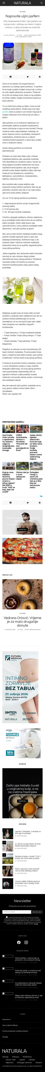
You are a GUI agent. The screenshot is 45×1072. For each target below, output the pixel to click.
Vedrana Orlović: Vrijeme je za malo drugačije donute (22, 621)
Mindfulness (27, 1057)
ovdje (36, 923)
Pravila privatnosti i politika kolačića (15, 1031)
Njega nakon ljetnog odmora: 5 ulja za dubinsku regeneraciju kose (28, 996)
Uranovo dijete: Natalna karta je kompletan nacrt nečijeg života (27, 882)
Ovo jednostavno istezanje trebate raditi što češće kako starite (28, 984)
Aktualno (39, 1062)
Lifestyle (32, 1060)
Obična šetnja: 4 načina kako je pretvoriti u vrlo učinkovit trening (27, 959)
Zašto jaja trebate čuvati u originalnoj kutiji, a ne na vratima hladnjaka (22, 789)
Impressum (6, 1019)
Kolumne (22, 11)
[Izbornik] (3, 3)
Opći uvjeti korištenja (10, 1025)
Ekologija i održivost (24, 1062)
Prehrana (15, 1057)
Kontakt (5, 1037)
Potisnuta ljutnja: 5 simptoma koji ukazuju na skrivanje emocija (28, 971)
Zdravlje (5, 1057)
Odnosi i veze (10, 1060)
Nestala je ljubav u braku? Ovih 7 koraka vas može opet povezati (28, 857)
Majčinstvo (9, 1062)
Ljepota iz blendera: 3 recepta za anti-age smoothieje (28, 832)
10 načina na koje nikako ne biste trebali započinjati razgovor (28, 845)
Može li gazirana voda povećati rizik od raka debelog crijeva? (27, 870)
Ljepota (22, 1060)
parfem (5, 112)
